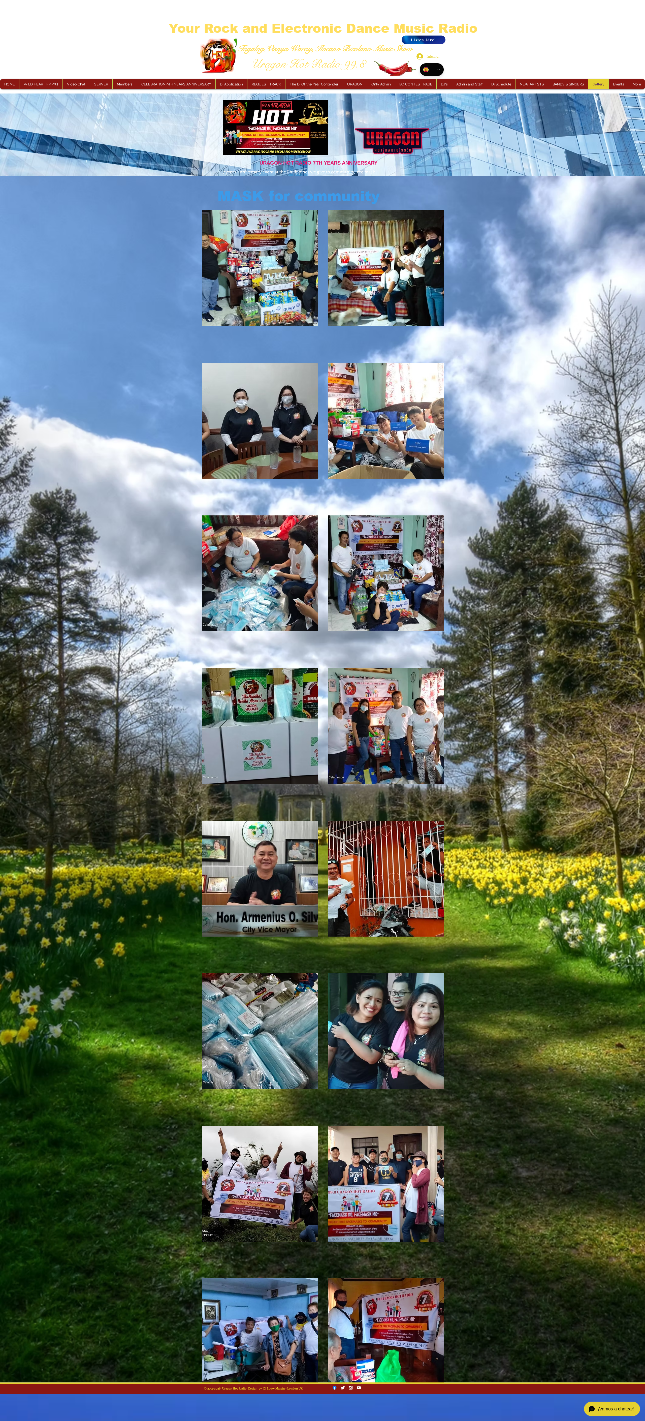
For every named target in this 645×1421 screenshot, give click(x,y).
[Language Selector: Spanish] (432, 69)
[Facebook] (334, 1387)
